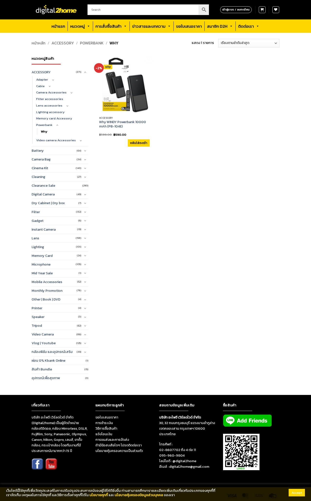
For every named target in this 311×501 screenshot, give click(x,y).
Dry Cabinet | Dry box (48, 203)
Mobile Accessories (47, 281)
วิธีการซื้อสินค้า (106, 428)
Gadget (37, 220)
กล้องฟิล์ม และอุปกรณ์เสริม (52, 351)
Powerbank (92, 43)
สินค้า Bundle (42, 369)
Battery (38, 150)
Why (44, 131)
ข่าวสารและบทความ (148, 26)
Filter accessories (49, 99)
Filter (36, 212)
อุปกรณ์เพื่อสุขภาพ (46, 378)
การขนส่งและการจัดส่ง (112, 439)
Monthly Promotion (47, 290)
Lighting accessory (50, 112)
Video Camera (43, 334)
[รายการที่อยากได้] (275, 9)
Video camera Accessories (56, 140)
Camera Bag (41, 159)
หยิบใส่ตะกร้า (138, 143)
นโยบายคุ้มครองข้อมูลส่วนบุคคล (139, 495)
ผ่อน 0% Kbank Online (48, 360)
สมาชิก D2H (217, 26)
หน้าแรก (58, 26)
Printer (37, 308)
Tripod (37, 325)
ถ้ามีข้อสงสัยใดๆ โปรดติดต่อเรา (118, 445)
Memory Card (42, 255)
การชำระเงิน (104, 423)
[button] (262, 9)
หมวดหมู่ (77, 26)
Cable (40, 86)
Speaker (38, 316)
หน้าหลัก (38, 43)
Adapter (42, 79)
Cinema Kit (40, 168)
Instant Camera (44, 229)
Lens (35, 238)
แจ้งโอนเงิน (103, 434)
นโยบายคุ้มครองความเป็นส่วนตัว (119, 450)
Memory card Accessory (54, 118)
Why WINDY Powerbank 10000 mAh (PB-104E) (122, 124)
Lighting (38, 247)
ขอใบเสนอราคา (189, 26)
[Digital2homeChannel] (51, 467)
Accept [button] (297, 492)
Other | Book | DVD (46, 299)
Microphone (41, 264)
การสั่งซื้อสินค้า (108, 26)
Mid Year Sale (42, 273)
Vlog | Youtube (44, 343)
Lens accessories (49, 105)
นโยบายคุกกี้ (98, 495)
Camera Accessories (51, 92)
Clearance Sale (43, 185)
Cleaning (38, 176)
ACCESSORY (63, 43)
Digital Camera (43, 194)
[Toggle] (85, 72)
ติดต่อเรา (246, 26)
